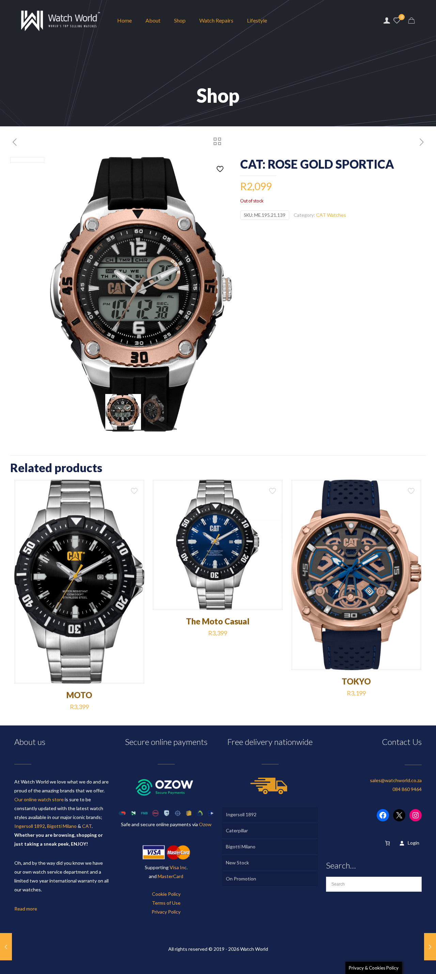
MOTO (79, 695)
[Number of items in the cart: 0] (387, 843)
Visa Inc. (179, 867)
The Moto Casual (217, 621)
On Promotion (241, 878)
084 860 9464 (407, 789)
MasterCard (170, 876)
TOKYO (356, 681)
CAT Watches (331, 215)
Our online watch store (39, 799)
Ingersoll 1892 (29, 826)
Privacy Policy (166, 912)
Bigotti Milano (62, 826)
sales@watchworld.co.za (396, 780)
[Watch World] (60, 20)
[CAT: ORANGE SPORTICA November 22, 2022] (6, 946)
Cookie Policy (166, 894)
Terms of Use (166, 903)
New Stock (237, 862)
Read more (25, 909)
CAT (87, 826)
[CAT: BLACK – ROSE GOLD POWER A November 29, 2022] (430, 946)
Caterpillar (237, 830)
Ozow (205, 824)
